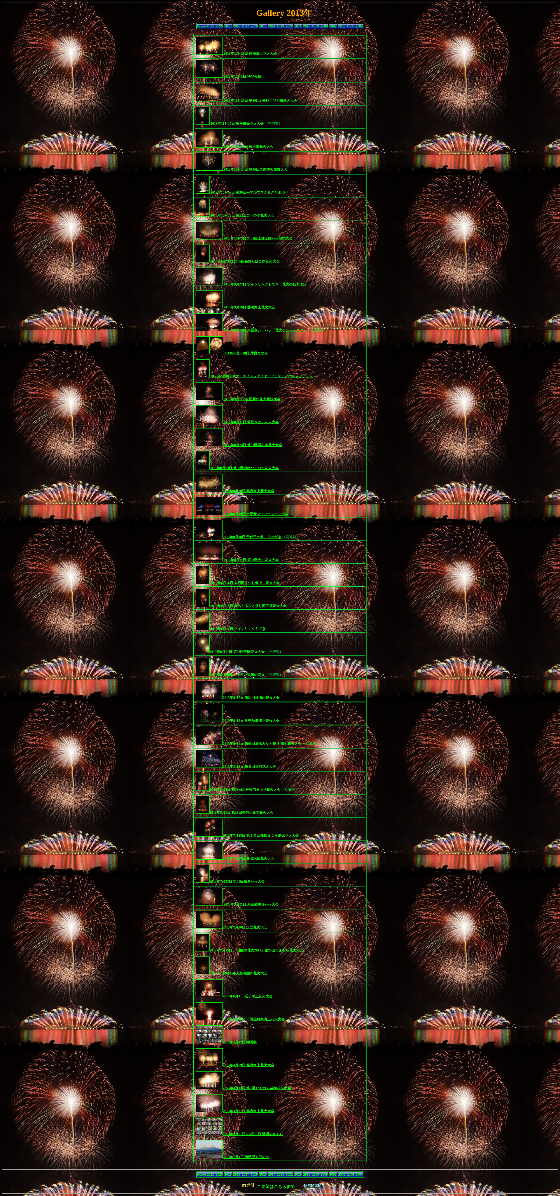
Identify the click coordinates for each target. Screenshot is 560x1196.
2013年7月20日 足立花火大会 (245, 927)
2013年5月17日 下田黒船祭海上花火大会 (254, 1019)
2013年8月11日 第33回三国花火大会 (238, 652)
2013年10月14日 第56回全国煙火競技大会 (255, 169)
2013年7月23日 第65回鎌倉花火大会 (237, 881)
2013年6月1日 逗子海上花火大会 (248, 996)
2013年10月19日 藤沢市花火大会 (248, 146)
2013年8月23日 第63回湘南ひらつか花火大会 (244, 468)
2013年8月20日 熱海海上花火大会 (248, 491)
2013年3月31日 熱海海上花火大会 (248, 1111)
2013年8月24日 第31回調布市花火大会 (252, 445)
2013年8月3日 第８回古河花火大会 (249, 766)
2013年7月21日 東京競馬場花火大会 (251, 904)
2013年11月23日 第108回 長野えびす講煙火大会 (260, 100)
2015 (262, 26)
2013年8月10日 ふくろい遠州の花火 (238, 675)
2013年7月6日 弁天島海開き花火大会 (238, 973)
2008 (324, 26)
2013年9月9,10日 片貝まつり (245, 353)
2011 (297, 26)
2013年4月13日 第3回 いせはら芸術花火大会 (257, 1088)
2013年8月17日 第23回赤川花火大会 (251, 560)
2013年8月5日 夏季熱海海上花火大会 (251, 720)
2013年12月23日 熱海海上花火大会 (250, 53)
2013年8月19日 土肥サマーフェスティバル (255, 514)
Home (201, 26)
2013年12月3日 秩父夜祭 (242, 76)
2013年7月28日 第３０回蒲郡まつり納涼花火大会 (261, 835)
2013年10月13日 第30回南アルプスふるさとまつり (249, 192)
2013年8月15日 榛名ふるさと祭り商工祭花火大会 (248, 606)
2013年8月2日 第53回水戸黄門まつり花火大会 (245, 789)
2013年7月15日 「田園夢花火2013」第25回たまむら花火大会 (256, 950)
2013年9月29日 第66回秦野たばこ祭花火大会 (245, 261)
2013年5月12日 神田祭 (240, 1042)
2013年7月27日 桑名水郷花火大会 (248, 858)
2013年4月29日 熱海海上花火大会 (248, 1065)
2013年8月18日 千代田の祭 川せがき (252, 537)
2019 (227, 26)
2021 (210, 26)
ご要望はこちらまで (276, 1186)
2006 (341, 26)
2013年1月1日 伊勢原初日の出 (246, 1157)
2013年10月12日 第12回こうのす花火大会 (242, 215)
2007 (332, 26)
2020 (219, 26)
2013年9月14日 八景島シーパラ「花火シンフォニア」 (265, 330)
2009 (315, 26)
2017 (245, 26)
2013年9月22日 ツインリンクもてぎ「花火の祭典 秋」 (265, 284)
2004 (359, 26)
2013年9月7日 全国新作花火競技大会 (251, 399)
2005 (350, 26)
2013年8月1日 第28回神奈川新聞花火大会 (241, 812)
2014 (271, 26)
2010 (306, 26)
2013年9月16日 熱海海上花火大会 (249, 307)
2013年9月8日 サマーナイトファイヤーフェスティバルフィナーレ (261, 376)
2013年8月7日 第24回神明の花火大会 (251, 697)
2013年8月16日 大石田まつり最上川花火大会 (245, 583)
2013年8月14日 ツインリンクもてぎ (238, 629)
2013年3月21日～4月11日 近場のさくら (253, 1134)
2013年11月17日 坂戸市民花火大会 (237, 123)
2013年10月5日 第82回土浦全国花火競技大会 (258, 238)
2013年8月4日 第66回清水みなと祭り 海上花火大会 (262, 743)
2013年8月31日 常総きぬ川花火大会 (251, 422)
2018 (236, 26)
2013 (280, 26)
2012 (289, 26)
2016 (254, 26)
